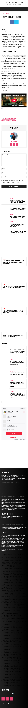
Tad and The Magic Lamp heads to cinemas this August (13, 519)
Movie (11, 380)
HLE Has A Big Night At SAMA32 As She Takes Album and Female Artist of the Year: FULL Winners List (18, 224)
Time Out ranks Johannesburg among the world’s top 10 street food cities (14, 286)
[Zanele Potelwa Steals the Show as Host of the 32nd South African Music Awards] (5, 232)
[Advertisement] (14, 452)
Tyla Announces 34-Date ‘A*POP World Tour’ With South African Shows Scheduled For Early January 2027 (17, 352)
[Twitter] (16, 22)
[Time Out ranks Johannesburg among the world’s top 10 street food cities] (14, 275)
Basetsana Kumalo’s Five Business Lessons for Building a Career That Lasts (12, 546)
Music (7, 13)
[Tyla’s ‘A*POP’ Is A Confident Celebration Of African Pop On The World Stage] (5, 362)
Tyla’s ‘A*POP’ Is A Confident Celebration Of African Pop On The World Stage (17, 363)
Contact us (5, 690)
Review (7, 118)
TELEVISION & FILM (7, 514)
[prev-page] (2, 402)
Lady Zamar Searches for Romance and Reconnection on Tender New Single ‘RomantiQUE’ (18, 201)
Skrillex (13, 118)
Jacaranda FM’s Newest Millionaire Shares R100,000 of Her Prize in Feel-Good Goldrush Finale (17, 395)
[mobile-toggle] (2, 9)
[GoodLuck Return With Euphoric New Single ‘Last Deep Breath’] (5, 208)
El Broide (14, 142)
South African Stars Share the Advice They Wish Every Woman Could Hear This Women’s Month (12, 539)
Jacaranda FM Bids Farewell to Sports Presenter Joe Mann (17, 373)
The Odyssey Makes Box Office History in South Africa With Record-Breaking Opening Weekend (17, 384)
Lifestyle (12, 371)
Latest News (5, 473)
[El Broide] (14, 136)
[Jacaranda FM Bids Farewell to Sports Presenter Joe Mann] (5, 373)
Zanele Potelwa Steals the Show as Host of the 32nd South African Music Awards (18, 233)
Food (4, 284)
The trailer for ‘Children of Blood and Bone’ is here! (13, 522)
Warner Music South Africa (9, 120)
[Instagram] (14, 144)
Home (2, 13)
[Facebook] (12, 22)
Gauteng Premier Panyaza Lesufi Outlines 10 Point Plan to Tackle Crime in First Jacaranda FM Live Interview (13, 549)
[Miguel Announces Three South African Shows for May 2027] (5, 216)
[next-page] (5, 402)
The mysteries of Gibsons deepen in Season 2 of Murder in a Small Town (12, 525)
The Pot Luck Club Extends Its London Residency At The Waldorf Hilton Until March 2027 (13, 311)
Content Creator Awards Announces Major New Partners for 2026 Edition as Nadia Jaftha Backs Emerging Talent (12, 542)
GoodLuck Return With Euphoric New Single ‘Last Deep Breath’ (18, 209)
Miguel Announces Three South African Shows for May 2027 (17, 216)
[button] (26, 9)
